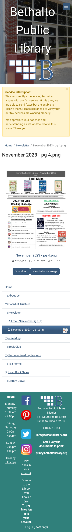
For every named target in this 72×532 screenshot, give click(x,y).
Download (21, 271)
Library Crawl (16, 380)
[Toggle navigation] (66, 6)
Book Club (14, 346)
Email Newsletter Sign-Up (26, 321)
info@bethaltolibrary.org (51, 435)
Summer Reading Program (24, 355)
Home (8, 145)
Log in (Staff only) (36, 527)
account (26, 473)
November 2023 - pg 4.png (36, 255)
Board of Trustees (19, 304)
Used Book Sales (18, 372)
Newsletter (22, 145)
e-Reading (14, 338)
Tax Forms (14, 363)
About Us (14, 295)
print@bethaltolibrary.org (51, 453)
